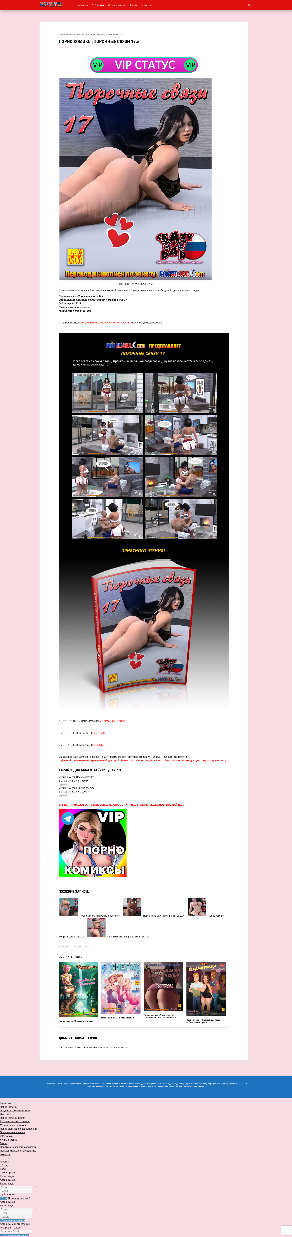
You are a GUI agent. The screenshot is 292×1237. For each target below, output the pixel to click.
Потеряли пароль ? (19, 1198)
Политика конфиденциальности (18, 1147)
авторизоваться (119, 1047)
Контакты (146, 5)
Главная (63, 34)
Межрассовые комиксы (13, 1125)
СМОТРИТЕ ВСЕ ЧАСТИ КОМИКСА (93, 721)
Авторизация (7, 1202)
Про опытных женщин (12, 1132)
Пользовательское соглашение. (18, 1150)
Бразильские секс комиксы (15, 1121)
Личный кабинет (117, 5)
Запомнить (10, 1194)
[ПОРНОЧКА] (58, 4)
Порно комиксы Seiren (12, 1118)
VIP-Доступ (98, 5)
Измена (4, 1114)
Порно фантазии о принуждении (18, 1129)
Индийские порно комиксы (15, 1110)
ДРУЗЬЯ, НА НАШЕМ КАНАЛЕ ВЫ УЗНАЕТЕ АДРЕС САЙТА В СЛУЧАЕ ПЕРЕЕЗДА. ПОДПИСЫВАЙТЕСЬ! (122, 805)
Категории (83, 5)
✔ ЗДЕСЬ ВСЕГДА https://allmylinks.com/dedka (110, 322)
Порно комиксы (76, 34)
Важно (133, 5)
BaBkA (78, 946)
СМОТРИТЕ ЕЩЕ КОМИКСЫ (83, 733)
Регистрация (7, 1183)
